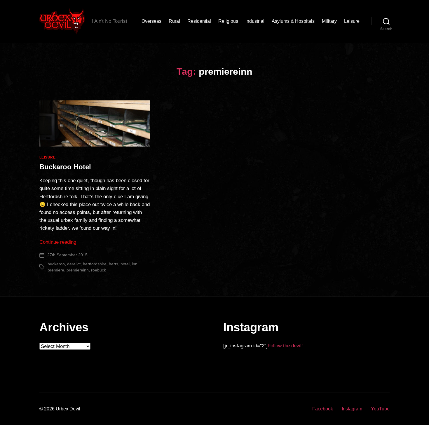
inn (134, 264)
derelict (74, 264)
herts (113, 264)
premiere (56, 270)
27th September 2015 (67, 254)
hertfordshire (95, 264)
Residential (199, 21)
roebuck (98, 270)
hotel (125, 264)
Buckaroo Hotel (65, 167)
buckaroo (56, 264)
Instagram (352, 408)
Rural (174, 21)
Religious (228, 21)
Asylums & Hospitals (293, 21)
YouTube (380, 408)
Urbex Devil (68, 408)
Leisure (352, 21)
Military (329, 21)
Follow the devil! (285, 346)
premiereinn (78, 270)
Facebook (322, 408)
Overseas (151, 21)
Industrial (254, 21)
